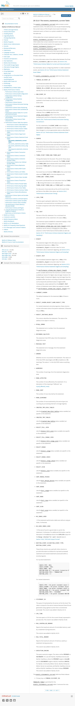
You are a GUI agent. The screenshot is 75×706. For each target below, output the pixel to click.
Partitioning (7, 83)
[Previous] (21, 13)
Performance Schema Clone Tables (16, 188)
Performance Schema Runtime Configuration (13, 99)
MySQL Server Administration (12, 44)
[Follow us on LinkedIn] (10, 701)
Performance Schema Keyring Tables (17, 186)
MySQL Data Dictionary (10, 63)
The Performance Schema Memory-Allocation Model (15, 205)
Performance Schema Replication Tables (16, 166)
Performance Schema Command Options (16, 199)
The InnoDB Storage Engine (11, 65)
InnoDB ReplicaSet (9, 79)
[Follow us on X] (7, 701)
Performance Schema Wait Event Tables (16, 131)
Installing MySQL (8, 34)
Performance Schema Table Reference (17, 124)
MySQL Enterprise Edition (11, 219)
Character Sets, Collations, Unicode (13, 54)
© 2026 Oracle (16, 696)
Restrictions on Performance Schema (15, 213)
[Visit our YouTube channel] (14, 701)
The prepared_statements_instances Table (18, 149)
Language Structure (9, 52)
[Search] (19, 19)
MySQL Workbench (9, 221)
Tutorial (6, 40)
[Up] (25, 13)
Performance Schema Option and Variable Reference (16, 196)
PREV (47, 690)
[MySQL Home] (5, 4)
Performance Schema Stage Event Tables (16, 134)
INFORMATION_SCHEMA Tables (12, 87)
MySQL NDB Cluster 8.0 (10, 81)
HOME (51, 690)
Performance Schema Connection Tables (16, 156)
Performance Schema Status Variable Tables (17, 177)
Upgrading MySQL (9, 36)
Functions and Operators (10, 59)
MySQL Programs (8, 42)
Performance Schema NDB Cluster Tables (16, 169)
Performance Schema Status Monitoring (16, 107)
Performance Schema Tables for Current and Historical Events (16, 113)
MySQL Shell (7, 73)
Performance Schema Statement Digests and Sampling (16, 116)
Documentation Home (11, 24)
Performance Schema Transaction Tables (16, 153)
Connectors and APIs (9, 217)
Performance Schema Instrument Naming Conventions (16, 105)
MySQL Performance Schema (12, 90)
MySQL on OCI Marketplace (11, 223)
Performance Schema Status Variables (15, 202)
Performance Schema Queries (13, 102)
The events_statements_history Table (18, 144)
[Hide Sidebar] (2, 14)
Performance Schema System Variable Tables (17, 174)
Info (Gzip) (5, 257)
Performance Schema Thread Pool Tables (16, 181)
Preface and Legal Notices (11, 30)
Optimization (7, 50)
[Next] (28, 13)
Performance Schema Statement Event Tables (17, 138)
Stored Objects (8, 85)
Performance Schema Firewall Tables (17, 184)
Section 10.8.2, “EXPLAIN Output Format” (48, 539)
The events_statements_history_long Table (18, 146)
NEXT (57, 690)
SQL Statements (8, 61)
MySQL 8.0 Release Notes (9, 240)
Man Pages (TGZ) (6, 253)
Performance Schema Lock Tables (16, 172)
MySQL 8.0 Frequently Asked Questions (14, 225)
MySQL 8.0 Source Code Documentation (13, 242)
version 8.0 (65, 15)
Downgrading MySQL (9, 38)
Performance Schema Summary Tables (17, 190)
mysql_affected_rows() (42, 386)
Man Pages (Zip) (6, 255)
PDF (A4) (4, 251)
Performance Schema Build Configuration (16, 94)
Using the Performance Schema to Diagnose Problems (14, 210)
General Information (9, 31)
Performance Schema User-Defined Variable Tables (16, 162)
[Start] (23, 13)
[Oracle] (6, 696)
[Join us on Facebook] (3, 701)
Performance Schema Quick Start (14, 92)
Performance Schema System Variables (16, 200)
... (51, 14)
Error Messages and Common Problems (15, 227)
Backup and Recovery (10, 48)
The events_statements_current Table (17, 141)
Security (6, 46)
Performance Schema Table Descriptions (16, 122)
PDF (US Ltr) (5, 250)
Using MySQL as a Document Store (13, 75)
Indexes (6, 229)
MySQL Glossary (8, 232)
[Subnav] (3, 32)
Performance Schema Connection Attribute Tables (16, 159)
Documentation (7, 9)
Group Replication (9, 71)
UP (54, 690)
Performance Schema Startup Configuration (13, 96)
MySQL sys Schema (9, 215)
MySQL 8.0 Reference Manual (41, 14)
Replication (7, 69)
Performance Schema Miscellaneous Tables (17, 192)
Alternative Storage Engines (11, 67)
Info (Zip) (4, 259)
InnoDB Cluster (8, 77)
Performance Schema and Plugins (14, 208)
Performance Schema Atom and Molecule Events (16, 110)
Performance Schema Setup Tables (16, 126)
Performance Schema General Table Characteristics (15, 120)
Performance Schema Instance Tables (17, 128)
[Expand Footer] (72, 696)
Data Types (7, 56)
